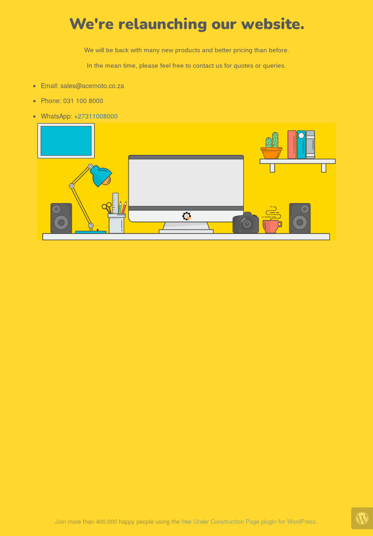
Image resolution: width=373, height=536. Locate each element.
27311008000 (98, 115)
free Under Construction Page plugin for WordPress (248, 521)
